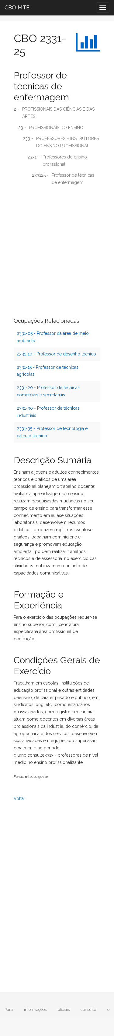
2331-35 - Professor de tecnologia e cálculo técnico (52, 432)
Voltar (19, 798)
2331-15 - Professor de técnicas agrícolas (47, 371)
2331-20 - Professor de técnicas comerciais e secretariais (48, 391)
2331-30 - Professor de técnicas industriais (48, 412)
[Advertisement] (57, 248)
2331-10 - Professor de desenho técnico (56, 353)
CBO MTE (17, 7)
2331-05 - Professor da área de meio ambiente (53, 337)
